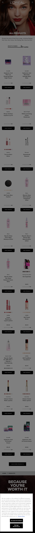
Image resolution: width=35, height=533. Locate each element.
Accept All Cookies (16, 520)
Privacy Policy (21, 516)
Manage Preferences (16, 525)
